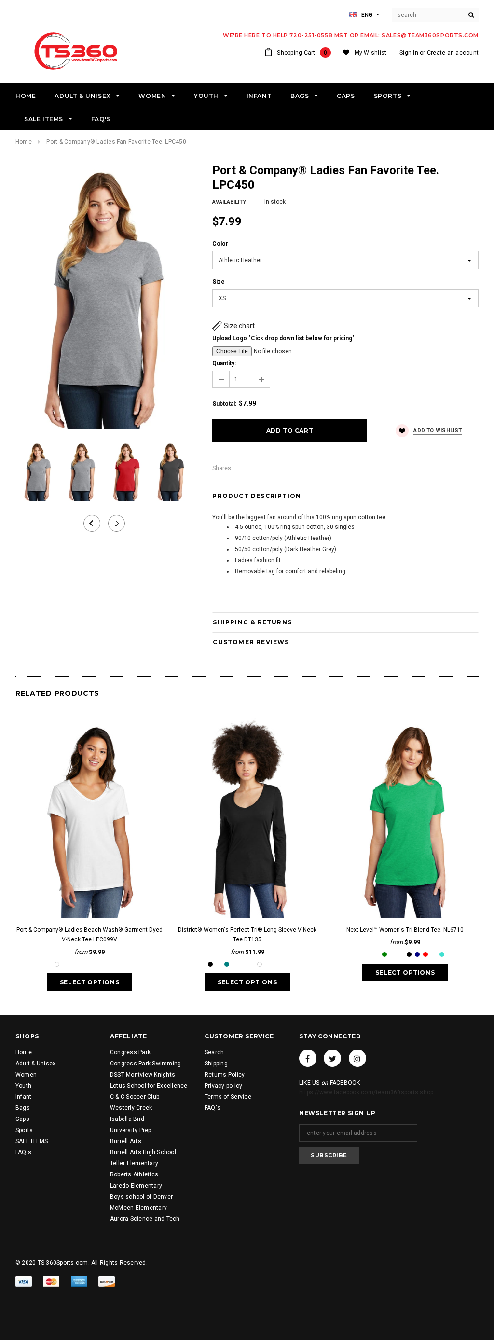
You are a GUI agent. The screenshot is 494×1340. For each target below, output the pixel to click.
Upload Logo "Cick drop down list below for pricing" (283, 338)
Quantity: (224, 363)
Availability (229, 202)
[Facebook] (307, 1058)
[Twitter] (332, 1058)
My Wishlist (371, 52)
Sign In (408, 52)
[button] (233, 326)
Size (218, 281)
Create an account (453, 52)
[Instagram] (357, 1058)
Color (220, 243)
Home (23, 141)
